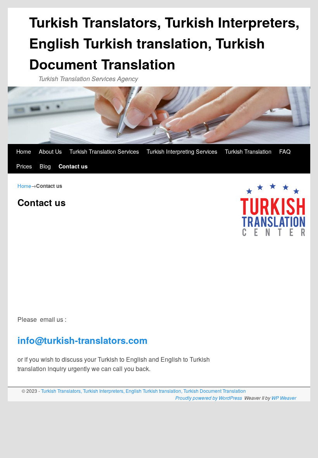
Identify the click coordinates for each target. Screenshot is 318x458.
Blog (45, 166)
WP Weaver (283, 397)
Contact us (73, 166)
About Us (50, 151)
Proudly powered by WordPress (208, 397)
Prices (24, 166)
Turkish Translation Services (104, 151)
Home (23, 151)
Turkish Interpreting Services (182, 151)
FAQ (284, 151)
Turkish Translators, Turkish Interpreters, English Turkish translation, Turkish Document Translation (164, 43)
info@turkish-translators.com (82, 340)
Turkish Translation (248, 151)
